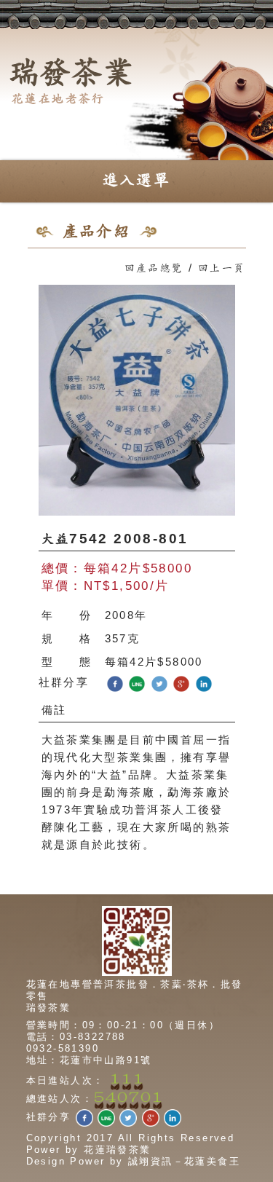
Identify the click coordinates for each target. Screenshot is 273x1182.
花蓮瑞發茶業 (117, 1149)
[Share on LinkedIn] (204, 683)
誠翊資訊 (150, 1161)
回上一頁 (222, 268)
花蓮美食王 (212, 1161)
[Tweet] (159, 683)
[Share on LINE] (137, 683)
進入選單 (137, 181)
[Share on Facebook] (115, 683)
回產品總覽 (154, 268)
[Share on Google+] (181, 683)
